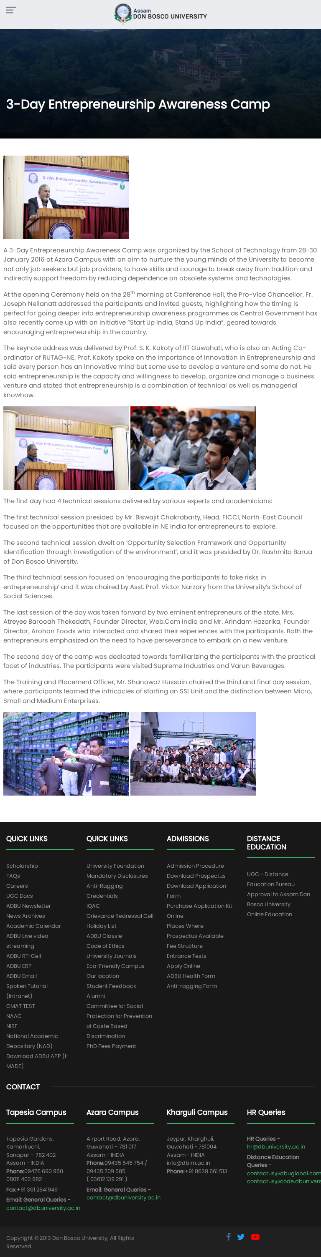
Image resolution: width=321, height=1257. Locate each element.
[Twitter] (242, 1237)
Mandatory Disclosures (117, 876)
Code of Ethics (106, 946)
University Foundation (115, 866)
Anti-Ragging (105, 886)
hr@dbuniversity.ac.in (276, 1147)
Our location (103, 976)
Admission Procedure (195, 866)
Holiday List (102, 926)
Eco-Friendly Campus (116, 966)
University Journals (112, 956)
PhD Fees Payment (111, 1046)
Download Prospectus (196, 876)
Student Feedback (111, 986)
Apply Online (183, 966)
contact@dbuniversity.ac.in (43, 1208)
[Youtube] (255, 1237)
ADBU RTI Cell (23, 956)
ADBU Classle (104, 936)
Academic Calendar (33, 926)
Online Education (269, 914)
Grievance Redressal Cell (120, 916)
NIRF (12, 1026)
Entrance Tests (186, 956)
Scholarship (22, 866)
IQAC (93, 906)
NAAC (14, 1016)
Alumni (96, 996)
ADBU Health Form (191, 976)
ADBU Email (21, 976)
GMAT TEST (20, 1006)
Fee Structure (185, 946)
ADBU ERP (19, 966)
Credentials (102, 896)
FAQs (13, 876)
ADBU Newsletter (28, 906)
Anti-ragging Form (192, 986)
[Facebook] (229, 1237)
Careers (17, 886)
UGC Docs (19, 896)
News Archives (25, 916)
